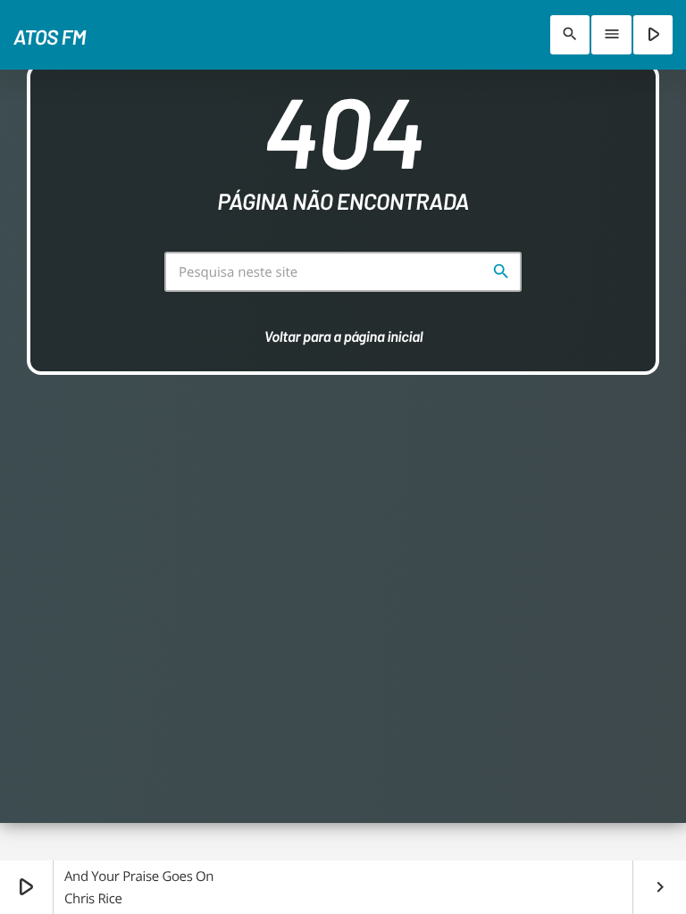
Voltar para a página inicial (343, 336)
